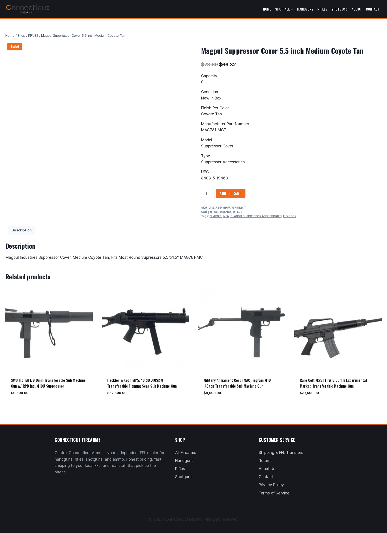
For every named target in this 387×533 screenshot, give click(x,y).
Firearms (224, 212)
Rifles (322, 8)
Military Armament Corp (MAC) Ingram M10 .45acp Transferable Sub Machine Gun (237, 383)
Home (267, 8)
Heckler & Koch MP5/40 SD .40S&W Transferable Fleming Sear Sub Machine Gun (142, 383)
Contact (373, 8)
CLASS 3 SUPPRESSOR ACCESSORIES (256, 216)
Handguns (305, 8)
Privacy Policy (271, 485)
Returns (266, 460)
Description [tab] (21, 230)
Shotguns (339, 8)
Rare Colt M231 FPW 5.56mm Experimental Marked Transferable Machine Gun (333, 383)
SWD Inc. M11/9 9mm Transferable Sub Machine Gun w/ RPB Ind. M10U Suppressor (48, 383)
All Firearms (185, 452)
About (357, 8)
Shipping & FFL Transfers (281, 452)
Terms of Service (274, 493)
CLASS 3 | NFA (219, 216)
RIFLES (237, 212)
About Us (267, 468)
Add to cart (230, 193)
